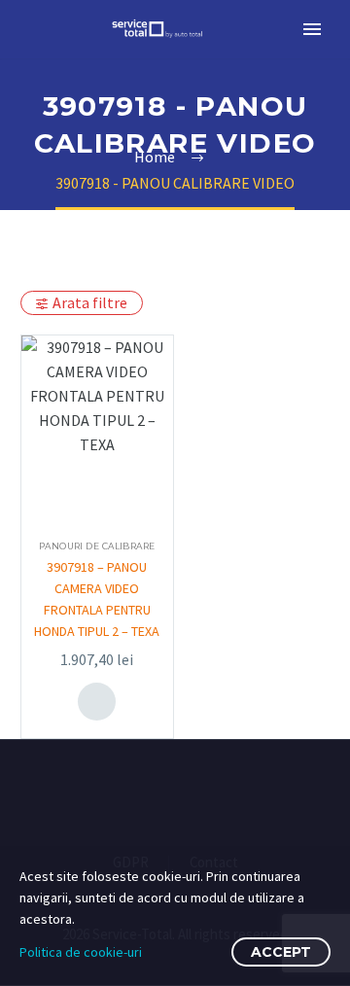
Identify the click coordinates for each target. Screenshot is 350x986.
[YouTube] (187, 792)
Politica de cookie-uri (80, 952)
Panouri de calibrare (97, 546)
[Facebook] (162, 792)
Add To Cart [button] (97, 700)
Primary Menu (312, 29)
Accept (281, 952)
